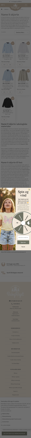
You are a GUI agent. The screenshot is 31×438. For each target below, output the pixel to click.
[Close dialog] (29, 189)
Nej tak (23, 246)
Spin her (23, 242)
